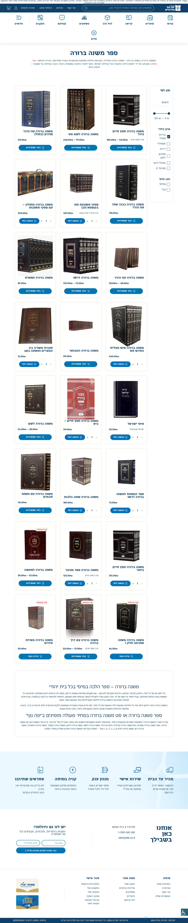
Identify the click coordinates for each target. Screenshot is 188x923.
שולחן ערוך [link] (32, 705)
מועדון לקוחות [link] (28, 8)
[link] (184, 912)
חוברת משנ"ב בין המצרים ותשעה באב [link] (38, 349)
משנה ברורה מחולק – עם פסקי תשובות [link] (38, 206)
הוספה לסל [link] (73, 221)
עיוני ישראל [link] (136, 423)
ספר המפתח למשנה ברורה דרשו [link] (130, 496)
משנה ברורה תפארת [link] (39, 277)
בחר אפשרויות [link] (124, 148)
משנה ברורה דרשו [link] (85, 277)
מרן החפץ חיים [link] (137, 140)
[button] (185, 2)
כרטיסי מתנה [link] (45, 8)
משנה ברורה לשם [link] (40, 423)
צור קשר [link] (71, 8)
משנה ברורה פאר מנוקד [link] (81, 570)
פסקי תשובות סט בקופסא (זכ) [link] (86, 206)
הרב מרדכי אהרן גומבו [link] (88, 213)
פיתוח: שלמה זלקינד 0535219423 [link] (29, 920)
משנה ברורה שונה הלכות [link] (81, 497)
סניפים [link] (59, 8)
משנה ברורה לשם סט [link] (83, 134)
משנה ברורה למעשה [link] (38, 569)
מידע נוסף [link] (124, 656)
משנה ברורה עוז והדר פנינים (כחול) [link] (38, 133)
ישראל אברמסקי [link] (137, 429)
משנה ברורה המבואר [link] (83, 350)
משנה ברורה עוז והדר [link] (129, 277)
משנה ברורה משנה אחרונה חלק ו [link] (131, 642)
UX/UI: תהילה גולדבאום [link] (163, 920)
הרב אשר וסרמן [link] (91, 649)
